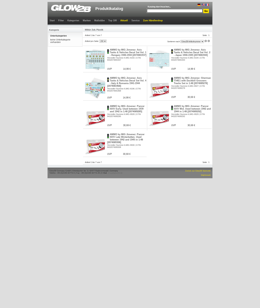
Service (135, 20)
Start (52, 20)
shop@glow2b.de (115, 173)
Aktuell (124, 20)
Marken (87, 20)
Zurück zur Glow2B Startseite (198, 171)
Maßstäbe (99, 20)
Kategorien (73, 20)
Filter (61, 20)
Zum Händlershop (153, 20)
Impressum (206, 175)
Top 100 (112, 20)
